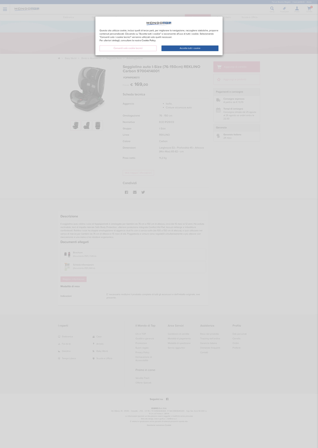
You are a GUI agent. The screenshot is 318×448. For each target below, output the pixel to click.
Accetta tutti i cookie (190, 48)
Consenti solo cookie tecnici (128, 48)
